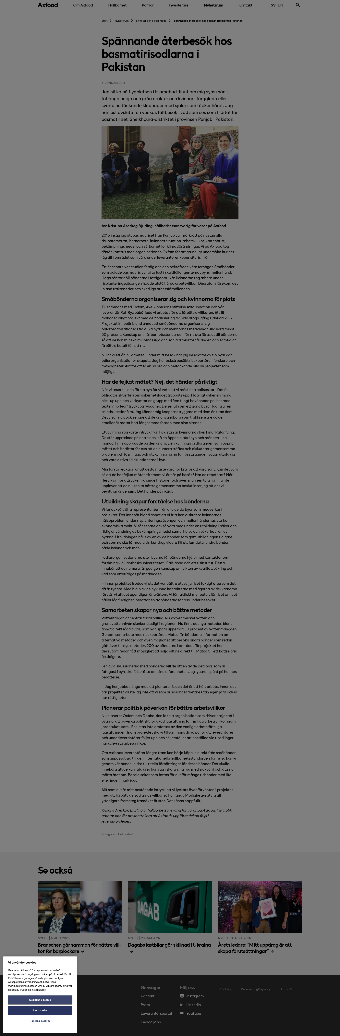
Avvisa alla (40, 1010)
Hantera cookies (40, 1020)
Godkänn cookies (40, 999)
